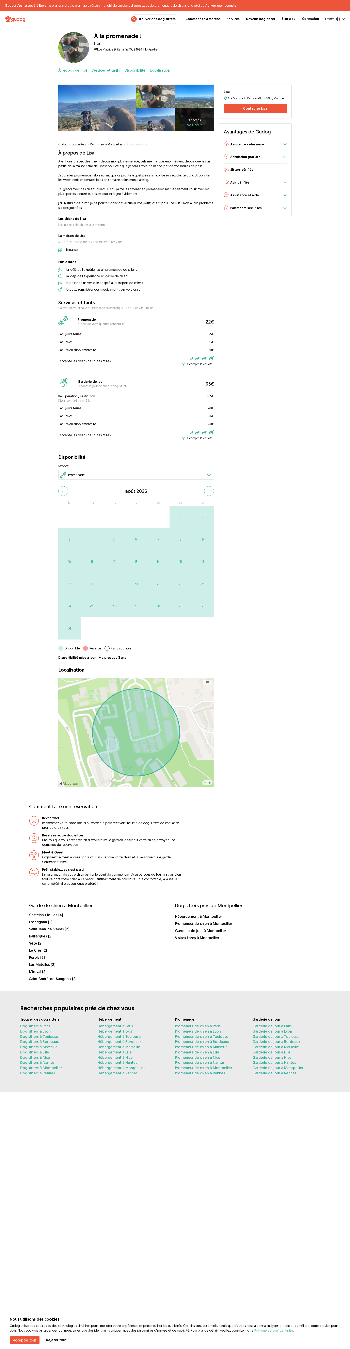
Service (63, 466)
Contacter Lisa (255, 108)
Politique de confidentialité (273, 1330)
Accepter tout (24, 1340)
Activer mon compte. (221, 5)
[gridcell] (181, 517)
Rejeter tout (56, 1340)
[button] (255, 144)
